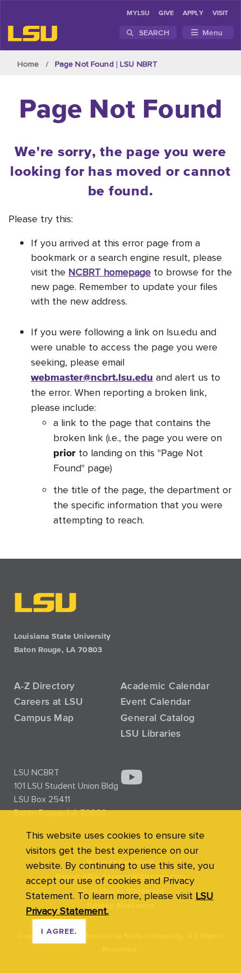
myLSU (138, 13)
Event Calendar (156, 701)
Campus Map (44, 717)
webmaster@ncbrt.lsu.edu (92, 377)
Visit (220, 13)
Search (152, 32)
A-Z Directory (44, 685)
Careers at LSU (48, 701)
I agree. (59, 931)
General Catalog (157, 717)
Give (166, 13)
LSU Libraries (151, 733)
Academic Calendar (165, 685)
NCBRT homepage (109, 272)
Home (28, 63)
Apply (193, 13)
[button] (132, 778)
